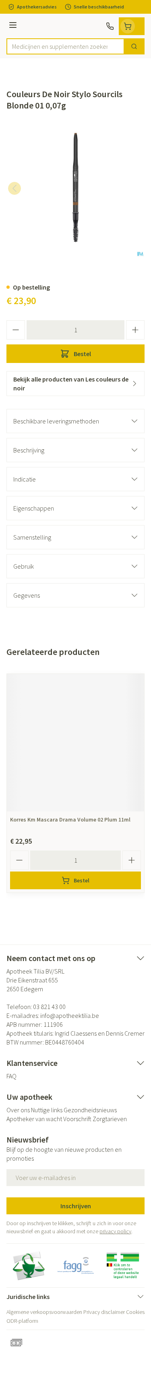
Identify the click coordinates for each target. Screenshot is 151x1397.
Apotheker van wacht (34, 1119)
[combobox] (65, 46)
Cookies (135, 1312)
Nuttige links (46, 1110)
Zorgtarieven (110, 1119)
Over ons (18, 1110)
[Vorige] (14, 188)
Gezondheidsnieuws (90, 1110)
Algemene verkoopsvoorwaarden (44, 1312)
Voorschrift (77, 1119)
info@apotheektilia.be (69, 1015)
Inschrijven (75, 1206)
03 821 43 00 (49, 1007)
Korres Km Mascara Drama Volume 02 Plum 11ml (70, 819)
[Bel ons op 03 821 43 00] (110, 26)
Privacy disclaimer (104, 1312)
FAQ (11, 1076)
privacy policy (115, 1231)
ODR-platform (22, 1320)
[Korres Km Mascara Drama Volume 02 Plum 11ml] (75, 742)
